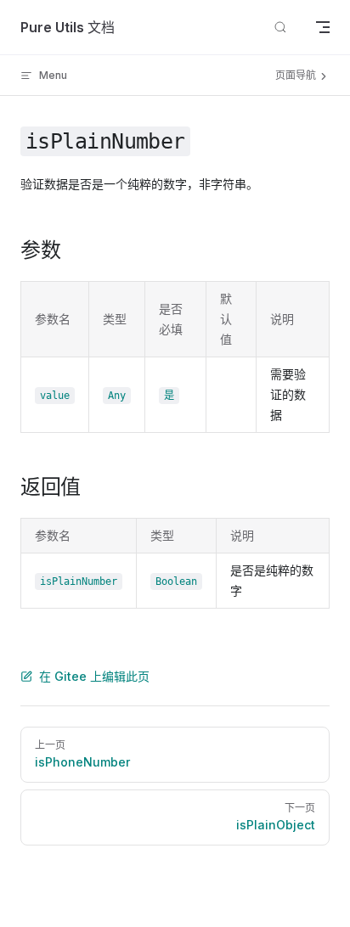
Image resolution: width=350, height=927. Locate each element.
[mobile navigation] (322, 27)
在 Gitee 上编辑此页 (94, 676)
